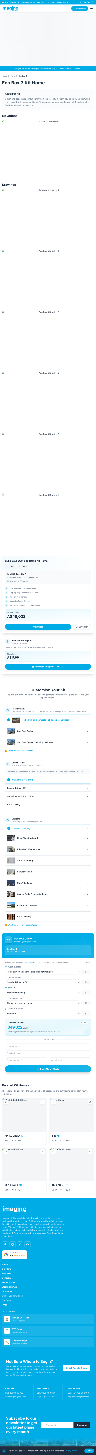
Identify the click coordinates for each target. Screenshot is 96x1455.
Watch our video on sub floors (19, 750)
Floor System (14, 967)
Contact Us (7, 1278)
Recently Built (8, 1282)
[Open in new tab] (42, 1102)
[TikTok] (20, 1244)
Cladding (12, 988)
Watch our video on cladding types (21, 925)
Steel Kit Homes (9, 1287)
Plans (12, 76)
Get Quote (38, 627)
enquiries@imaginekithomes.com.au (19, 1396)
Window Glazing (15, 1009)
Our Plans (6, 1269)
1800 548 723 (16, 1393)
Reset (88, 962)
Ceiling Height (14, 977)
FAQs (4, 1305)
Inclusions (7, 1291)
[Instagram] (13, 1244)
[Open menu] (91, 8)
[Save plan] (6, 1102)
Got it (89, 1451)
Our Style (6, 1300)
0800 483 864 (48, 1393)
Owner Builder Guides (12, 1296)
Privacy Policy (71, 1451)
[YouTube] (27, 1244)
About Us (6, 1273)
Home (4, 76)
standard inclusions (36, 962)
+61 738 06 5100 (81, 1393)
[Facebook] (5, 1244)
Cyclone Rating (15, 998)
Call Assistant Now (78, 1368)
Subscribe (82, 1425)
